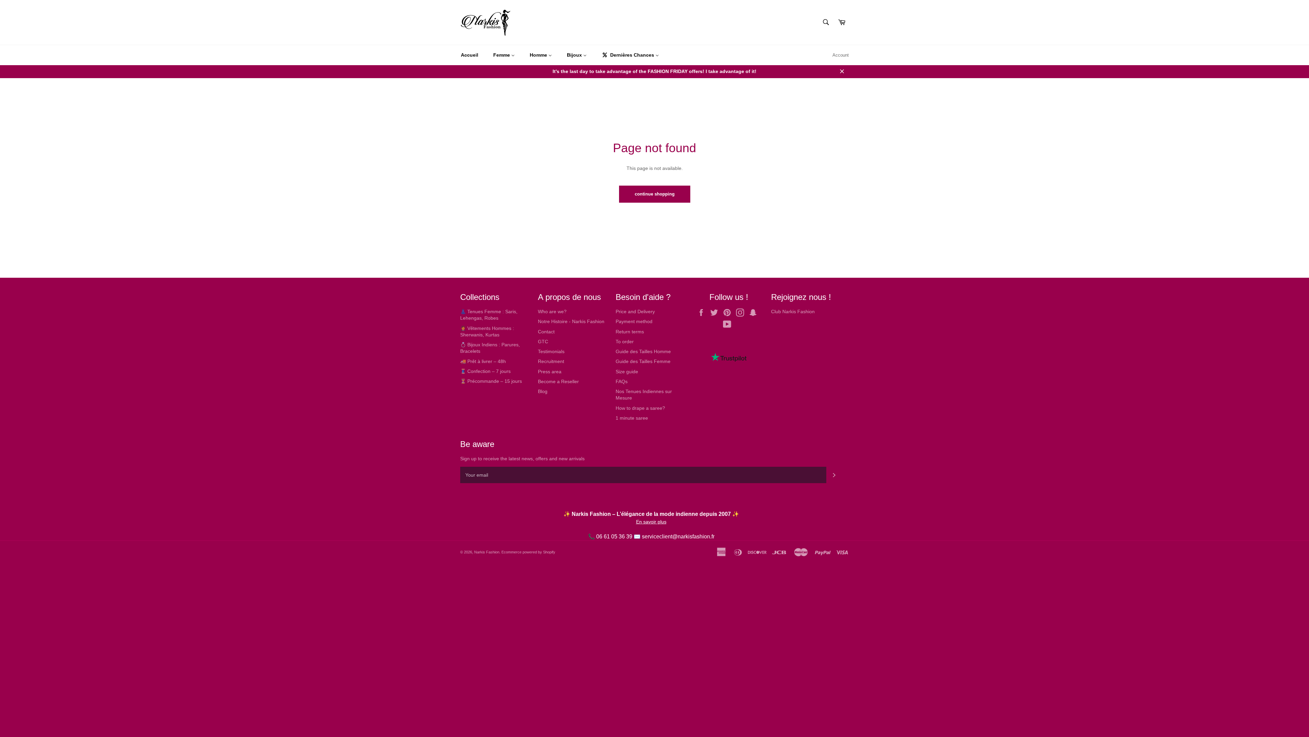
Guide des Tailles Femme (643, 361)
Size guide (627, 371)
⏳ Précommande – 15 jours (491, 381)
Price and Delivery (635, 311)
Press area (549, 371)
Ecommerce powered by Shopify (528, 552)
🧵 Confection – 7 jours (485, 371)
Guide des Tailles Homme (643, 351)
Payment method (634, 321)
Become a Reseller (558, 381)
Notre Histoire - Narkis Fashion (571, 321)
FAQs (622, 381)
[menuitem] (469, 55)
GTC (543, 341)
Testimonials (551, 351)
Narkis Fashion (486, 552)
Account (840, 55)
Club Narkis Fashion (793, 311)
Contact (546, 331)
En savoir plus (651, 521)
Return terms (630, 331)
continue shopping (655, 194)
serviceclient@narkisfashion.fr (678, 536)
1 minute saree (632, 418)
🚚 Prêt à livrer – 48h (483, 361)
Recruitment (551, 361)
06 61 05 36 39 (614, 536)
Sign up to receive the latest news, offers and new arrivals (522, 458)
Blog (542, 391)
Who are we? (552, 311)
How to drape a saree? (640, 408)
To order (625, 341)
